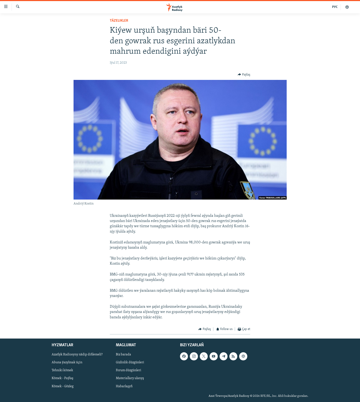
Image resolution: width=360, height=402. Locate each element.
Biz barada (123, 354)
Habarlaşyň (124, 386)
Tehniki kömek (62, 370)
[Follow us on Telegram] (224, 356)
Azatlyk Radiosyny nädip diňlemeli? (77, 354)
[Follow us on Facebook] (184, 356)
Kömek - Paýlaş (62, 378)
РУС (335, 7)
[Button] (244, 74)
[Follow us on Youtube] (214, 356)
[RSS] (233, 356)
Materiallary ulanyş (130, 378)
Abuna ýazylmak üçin (67, 362)
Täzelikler (119, 21)
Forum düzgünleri (128, 370)
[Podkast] (347, 7)
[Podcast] (243, 356)
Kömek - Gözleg (63, 386)
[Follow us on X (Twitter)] (204, 356)
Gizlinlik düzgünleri (130, 362)
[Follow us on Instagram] (194, 356)
